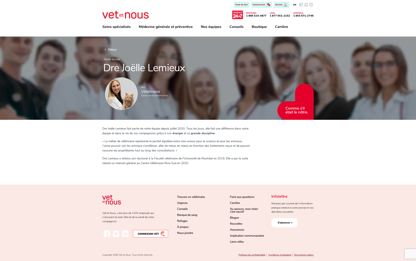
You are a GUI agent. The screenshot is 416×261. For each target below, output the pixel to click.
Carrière (281, 26)
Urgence (182, 203)
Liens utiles (237, 241)
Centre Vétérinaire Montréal (154, 95)
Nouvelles (236, 223)
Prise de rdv (241, 5)
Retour (112, 49)
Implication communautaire (247, 235)
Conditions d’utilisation (280, 254)
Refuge (279, 5)
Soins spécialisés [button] (116, 26)
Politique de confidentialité (252, 254)
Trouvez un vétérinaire (191, 197)
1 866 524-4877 (256, 15)
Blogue (234, 217)
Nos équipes (211, 26)
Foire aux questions (242, 197)
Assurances (237, 229)
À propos (182, 227)
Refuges (182, 221)
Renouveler (259, 5)
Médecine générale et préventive (166, 26)
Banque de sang (187, 215)
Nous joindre (185, 233)
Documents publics (304, 254)
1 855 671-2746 (303, 15)
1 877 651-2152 (280, 15)
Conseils (236, 26)
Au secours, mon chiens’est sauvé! (244, 210)
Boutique (259, 26)
